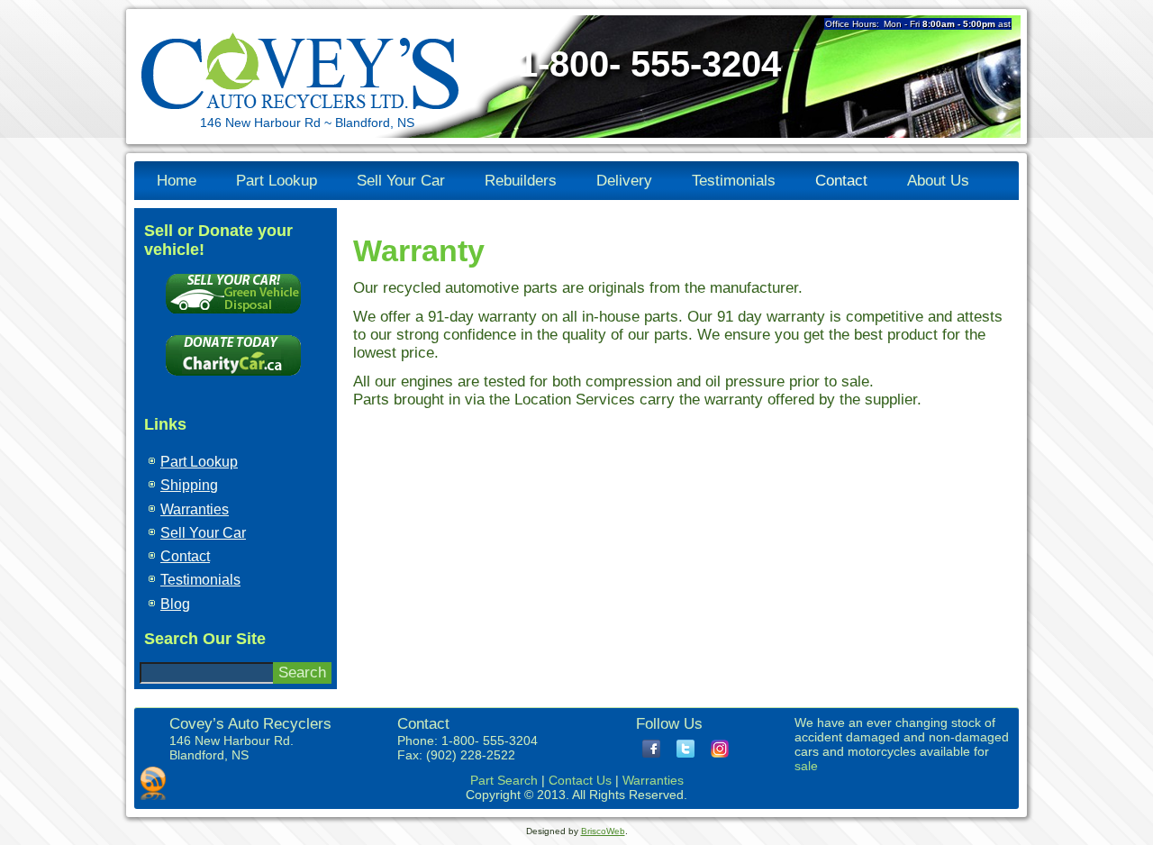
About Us (938, 180)
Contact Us (580, 780)
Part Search (504, 780)
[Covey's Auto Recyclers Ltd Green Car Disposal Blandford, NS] (233, 317)
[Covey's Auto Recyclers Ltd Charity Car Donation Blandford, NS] (233, 379)
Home (176, 180)
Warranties (194, 509)
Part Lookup (276, 180)
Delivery (624, 180)
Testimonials (734, 180)
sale (806, 766)
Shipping (189, 485)
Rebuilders (521, 180)
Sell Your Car (401, 180)
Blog (175, 604)
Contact (841, 180)
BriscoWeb (603, 831)
